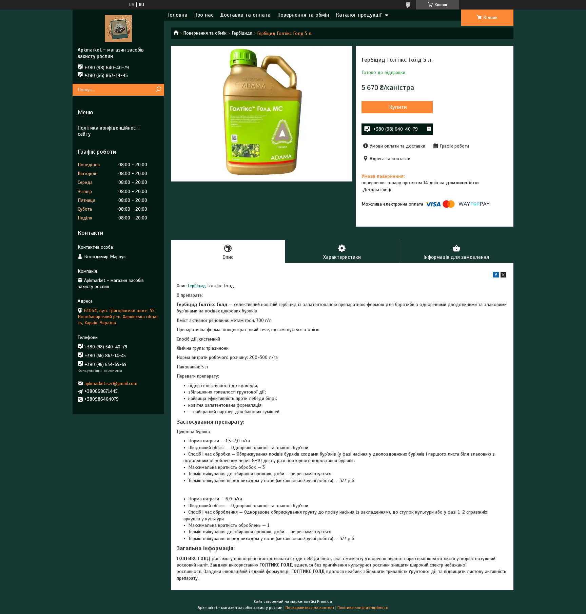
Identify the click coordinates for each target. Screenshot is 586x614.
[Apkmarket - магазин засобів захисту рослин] (118, 28)
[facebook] (496, 276)
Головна (178, 15)
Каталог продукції (359, 15)
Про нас (203, 15)
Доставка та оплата (245, 15)
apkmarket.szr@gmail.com (110, 383)
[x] (503, 276)
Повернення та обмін (303, 15)
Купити (398, 107)
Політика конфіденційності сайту (108, 131)
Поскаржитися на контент (310, 607)
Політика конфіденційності (362, 607)
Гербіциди (242, 33)
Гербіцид (197, 286)
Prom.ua (324, 601)
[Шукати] (158, 90)
